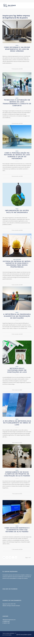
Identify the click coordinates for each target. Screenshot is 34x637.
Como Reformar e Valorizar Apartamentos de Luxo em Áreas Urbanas (17, 49)
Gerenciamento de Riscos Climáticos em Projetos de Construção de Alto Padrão (17, 474)
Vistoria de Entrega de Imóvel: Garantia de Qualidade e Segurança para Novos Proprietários (17, 264)
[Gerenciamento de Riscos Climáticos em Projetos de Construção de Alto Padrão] (17, 456)
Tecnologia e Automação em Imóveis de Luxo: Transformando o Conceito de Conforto (17, 102)
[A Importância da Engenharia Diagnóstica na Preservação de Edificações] (17, 298)
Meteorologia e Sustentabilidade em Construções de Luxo (17, 370)
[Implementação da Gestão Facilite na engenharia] (17, 194)
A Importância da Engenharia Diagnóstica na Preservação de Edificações (17, 316)
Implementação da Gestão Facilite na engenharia (17, 211)
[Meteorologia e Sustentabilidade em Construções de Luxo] (17, 352)
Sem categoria (17, 259)
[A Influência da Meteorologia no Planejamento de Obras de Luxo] (17, 405)
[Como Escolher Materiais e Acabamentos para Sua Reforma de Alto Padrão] (17, 512)
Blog (17, 45)
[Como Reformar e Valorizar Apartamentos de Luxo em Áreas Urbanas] (17, 31)
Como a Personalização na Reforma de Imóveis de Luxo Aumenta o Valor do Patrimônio (17, 155)
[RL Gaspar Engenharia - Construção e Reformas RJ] (14, 5)
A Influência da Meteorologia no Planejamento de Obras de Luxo (17, 423)
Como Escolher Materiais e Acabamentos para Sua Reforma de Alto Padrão (17, 530)
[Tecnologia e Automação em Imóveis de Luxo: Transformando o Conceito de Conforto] (17, 84)
